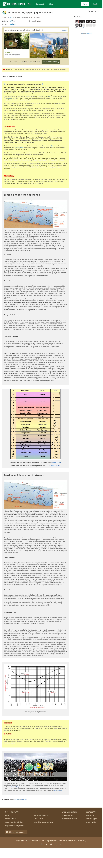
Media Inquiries (91, 822)
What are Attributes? (81, 28)
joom (9, 17)
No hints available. (20, 799)
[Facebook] (41, 844)
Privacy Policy (81, 841)
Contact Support (91, 819)
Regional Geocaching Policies (14, 825)
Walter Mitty (15, 787)
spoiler (9, 98)
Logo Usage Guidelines (41, 815)
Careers (7, 815)
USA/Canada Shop (68, 815)
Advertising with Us (86, 33)
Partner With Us (10, 819)
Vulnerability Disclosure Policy (43, 822)
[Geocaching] (14, 4)
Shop (51, 4)
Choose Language (16, 832)
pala (49, 96)
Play (29, 4)
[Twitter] (56, 844)
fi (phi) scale (55, 466)
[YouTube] (46, 844)
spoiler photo (19, 148)
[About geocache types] (4, 12)
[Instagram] (51, 844)
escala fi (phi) (56, 462)
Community (40, 4)
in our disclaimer (61, 69)
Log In (95, 4)
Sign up (85, 4)
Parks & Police (38, 819)
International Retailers (69, 819)
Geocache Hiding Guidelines (14, 822)
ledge (51, 146)
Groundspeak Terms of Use (67, 841)
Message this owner (22, 17)
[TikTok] (61, 844)
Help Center (90, 815)
